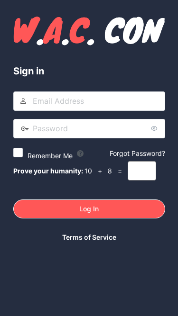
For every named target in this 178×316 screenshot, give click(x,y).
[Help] (80, 153)
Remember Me (50, 156)
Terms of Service (89, 237)
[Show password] (155, 128)
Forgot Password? (137, 153)
